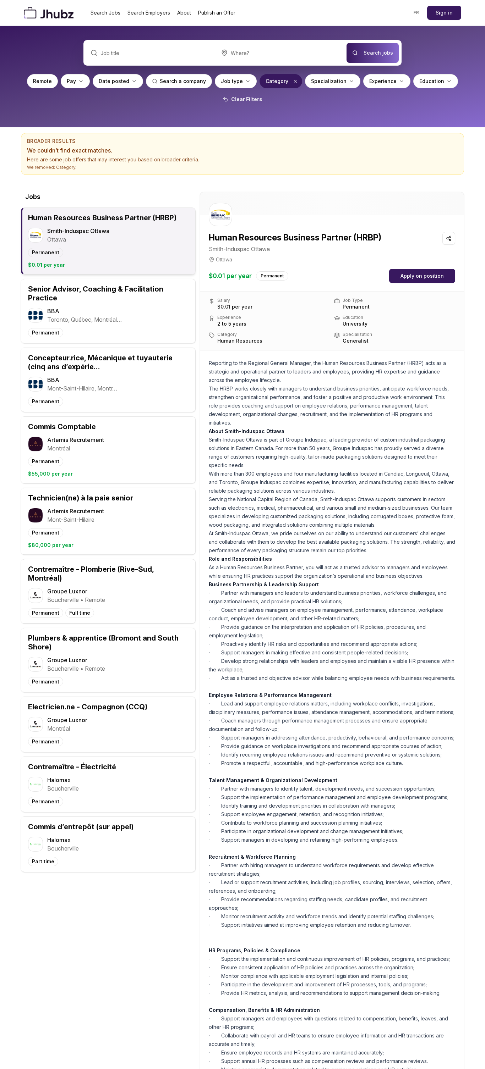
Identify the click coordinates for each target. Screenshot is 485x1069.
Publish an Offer (216, 13)
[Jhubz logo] (50, 12)
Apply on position (422, 276)
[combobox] (280, 53)
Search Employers (148, 13)
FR (416, 12)
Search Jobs (105, 13)
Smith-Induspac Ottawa (239, 249)
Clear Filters (246, 99)
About (184, 13)
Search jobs (378, 53)
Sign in (444, 13)
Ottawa (224, 259)
